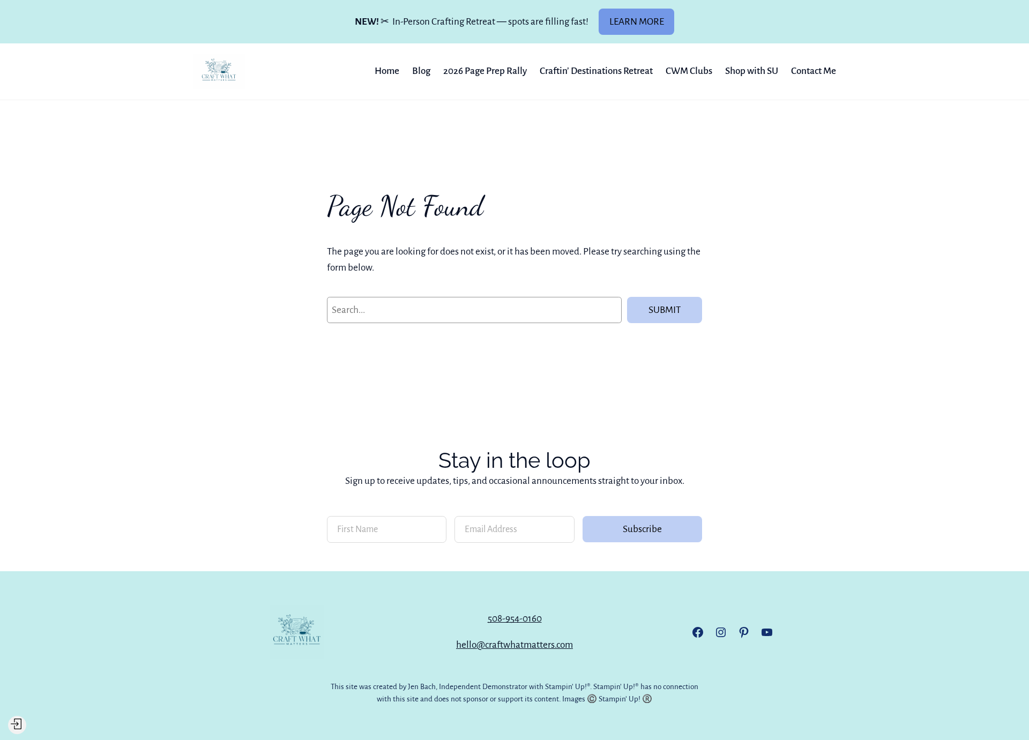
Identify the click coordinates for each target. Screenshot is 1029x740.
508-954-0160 (515, 619)
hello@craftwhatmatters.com (514, 645)
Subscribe (642, 529)
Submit (664, 310)
